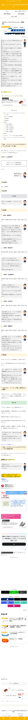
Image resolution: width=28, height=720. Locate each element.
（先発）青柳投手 (8, 124)
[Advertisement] (14, 572)
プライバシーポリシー (7, 715)
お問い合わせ (21, 713)
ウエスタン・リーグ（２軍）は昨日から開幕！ (13, 135)
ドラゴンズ (4, 554)
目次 (12, 110)
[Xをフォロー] (20, 599)
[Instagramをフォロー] (7, 602)
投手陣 (5, 122)
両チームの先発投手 (9, 116)
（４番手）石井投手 (9, 129)
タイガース (23, 552)
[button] (22, 592)
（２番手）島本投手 (9, 126)
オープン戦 (17, 552)
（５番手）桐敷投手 (9, 131)
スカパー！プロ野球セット (7, 444)
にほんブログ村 (4, 481)
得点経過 (7, 118)
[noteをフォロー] (20, 602)
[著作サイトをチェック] (7, 599)
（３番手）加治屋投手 (9, 127)
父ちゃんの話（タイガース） (7, 552)
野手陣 (5, 133)
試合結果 (7, 120)
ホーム (7, 713)
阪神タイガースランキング (6, 488)
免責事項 (21, 715)
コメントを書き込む (14, 683)
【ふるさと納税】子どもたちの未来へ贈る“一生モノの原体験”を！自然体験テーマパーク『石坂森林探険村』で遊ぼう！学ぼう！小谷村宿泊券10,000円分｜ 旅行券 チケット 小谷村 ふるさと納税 (18, 502)
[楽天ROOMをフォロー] (14, 606)
